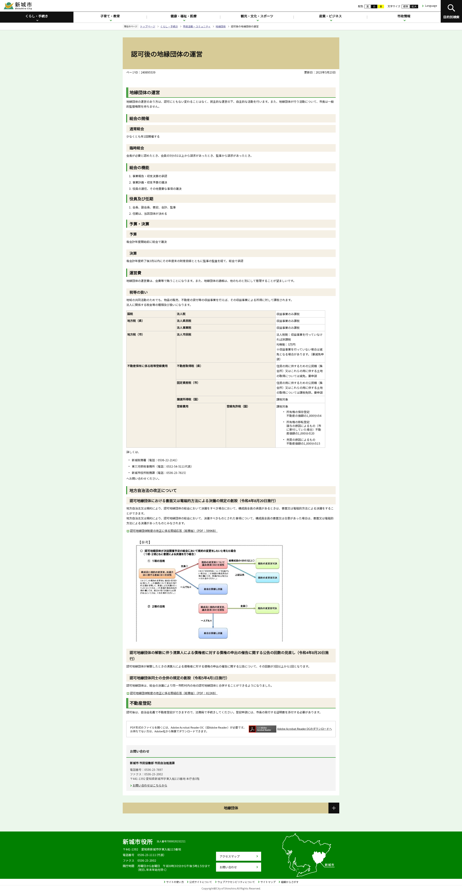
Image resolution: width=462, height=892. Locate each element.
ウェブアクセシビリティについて (236, 882)
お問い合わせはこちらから (150, 785)
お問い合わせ (228, 867)
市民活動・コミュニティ (197, 26)
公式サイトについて (200, 882)
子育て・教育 (110, 16)
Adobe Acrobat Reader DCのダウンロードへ (304, 729)
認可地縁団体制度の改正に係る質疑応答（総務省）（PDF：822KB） (174, 693)
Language (431, 5)
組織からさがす (290, 882)
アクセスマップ (230, 856)
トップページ (147, 26)
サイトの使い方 (175, 882)
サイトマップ (268, 882)
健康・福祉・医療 (184, 16)
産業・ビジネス (330, 16)
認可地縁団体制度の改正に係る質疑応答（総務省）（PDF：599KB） (174, 530)
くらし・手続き (36, 16)
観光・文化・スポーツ (257, 16)
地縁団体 (221, 26)
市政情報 (403, 16)
